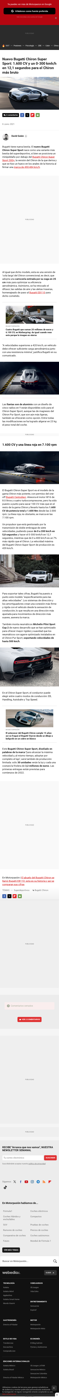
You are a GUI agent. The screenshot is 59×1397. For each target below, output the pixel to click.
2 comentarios (12, 115)
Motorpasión (35, 1325)
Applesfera (7, 1295)
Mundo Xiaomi (9, 1303)
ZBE (39, 46)
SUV (5, 1224)
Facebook (22, 115)
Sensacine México (37, 1369)
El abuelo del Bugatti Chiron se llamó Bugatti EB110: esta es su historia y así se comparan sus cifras (28, 881)
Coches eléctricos (39, 1211)
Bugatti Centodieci (16, 497)
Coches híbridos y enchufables (11, 1218)
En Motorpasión (12, 326)
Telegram (38, 1181)
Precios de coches (39, 1230)
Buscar (55, 1261)
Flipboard (33, 115)
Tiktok (5, 1187)
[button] (19, 136)
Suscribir (50, 1158)
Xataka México (9, 1366)
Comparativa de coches (14, 1235)
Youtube (26, 1181)
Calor (48, 46)
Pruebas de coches (39, 1224)
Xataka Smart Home (11, 1299)
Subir (48, 1273)
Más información (9, 1394)
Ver (31, 1019)
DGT (7, 46)
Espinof (33, 1310)
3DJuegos (34, 1287)
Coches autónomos (39, 1235)
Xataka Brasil (8, 1369)
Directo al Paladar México (13, 1377)
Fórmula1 (7, 1211)
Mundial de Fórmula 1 (40, 1241)
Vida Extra (34, 1291)
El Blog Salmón (36, 1343)
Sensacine (34, 1306)
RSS (44, 1181)
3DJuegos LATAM (37, 1366)
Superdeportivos (22, 890)
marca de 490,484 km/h (27, 167)
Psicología (29, 46)
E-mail (38, 115)
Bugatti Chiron (41, 890)
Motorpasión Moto (37, 1328)
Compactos (36, 1216)
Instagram (32, 1181)
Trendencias (8, 1343)
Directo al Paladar (10, 1325)
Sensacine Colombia (38, 1373)
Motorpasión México (38, 1377)
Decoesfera (8, 1347)
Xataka (6, 1287)
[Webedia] (11, 1274)
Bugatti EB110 (37, 292)
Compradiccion (9, 1351)
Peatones (17, 46)
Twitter (27, 115)
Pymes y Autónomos (38, 1347)
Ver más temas (11, 1250)
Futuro (6, 1241)
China (56, 46)
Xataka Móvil (8, 1291)
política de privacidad (37, 1164)
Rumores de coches (12, 1230)
